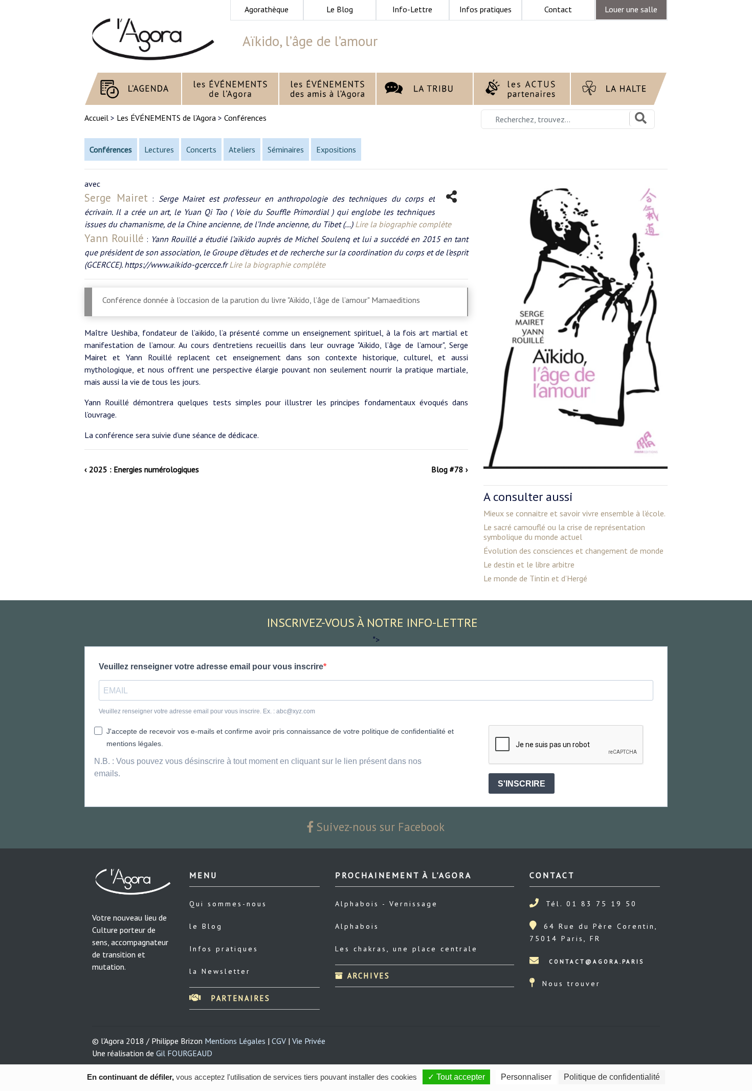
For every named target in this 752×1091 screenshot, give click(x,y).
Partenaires (239, 998)
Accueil (97, 118)
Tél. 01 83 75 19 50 (591, 903)
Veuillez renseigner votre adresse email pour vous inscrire (211, 666)
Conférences (245, 118)
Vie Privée (308, 1041)
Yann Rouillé (114, 238)
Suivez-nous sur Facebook (379, 826)
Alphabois (357, 926)
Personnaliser (526, 1077)
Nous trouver (571, 983)
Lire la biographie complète (403, 224)
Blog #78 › (449, 469)
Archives (367, 975)
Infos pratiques (223, 948)
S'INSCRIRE (521, 783)
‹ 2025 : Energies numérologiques (141, 469)
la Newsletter (220, 971)
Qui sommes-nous (228, 903)
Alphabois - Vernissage (386, 903)
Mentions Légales (235, 1041)
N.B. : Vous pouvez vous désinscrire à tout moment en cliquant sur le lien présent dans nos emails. (258, 767)
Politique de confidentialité (612, 1077)
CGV (279, 1041)
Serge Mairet (116, 198)
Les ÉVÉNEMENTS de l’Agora (166, 118)
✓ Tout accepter (456, 1077)
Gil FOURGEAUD (184, 1053)
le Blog (206, 926)
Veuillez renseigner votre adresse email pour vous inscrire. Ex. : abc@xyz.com (207, 711)
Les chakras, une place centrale (406, 948)
